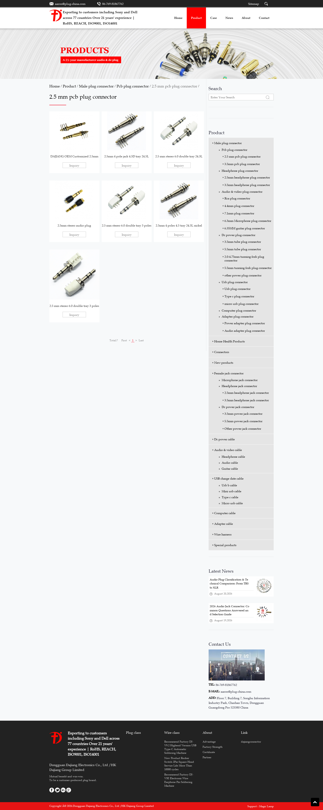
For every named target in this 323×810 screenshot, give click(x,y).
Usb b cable (229, 485)
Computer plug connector (239, 310)
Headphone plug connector (240, 171)
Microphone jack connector (240, 380)
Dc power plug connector (238, 235)
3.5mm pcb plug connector (242, 164)
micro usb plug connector (241, 304)
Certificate (209, 752)
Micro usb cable (232, 503)
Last (141, 340)
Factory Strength (212, 747)
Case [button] (213, 18)
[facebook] (51, 789)
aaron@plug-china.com (70, 4)
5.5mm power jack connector (243, 421)
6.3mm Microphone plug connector (247, 221)
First (124, 340)
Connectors (221, 352)
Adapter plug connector (237, 316)
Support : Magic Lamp (260, 806)
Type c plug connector (239, 296)
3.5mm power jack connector (243, 413)
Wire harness (223, 534)
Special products (225, 545)
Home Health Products (229, 341)
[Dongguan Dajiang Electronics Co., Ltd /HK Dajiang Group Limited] (56, 14)
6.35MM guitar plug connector (244, 228)
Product (69, 86)
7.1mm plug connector (239, 213)
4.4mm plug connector (239, 206)
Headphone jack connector (239, 386)
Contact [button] (264, 18)
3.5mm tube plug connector (242, 242)
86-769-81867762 (113, 4)
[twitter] (57, 789)
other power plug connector (243, 275)
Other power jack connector (242, 428)
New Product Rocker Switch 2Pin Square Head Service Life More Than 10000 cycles (179, 763)
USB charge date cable (229, 478)
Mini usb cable (231, 491)
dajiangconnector (251, 741)
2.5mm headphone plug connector (247, 177)
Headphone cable (233, 456)
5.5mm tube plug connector (242, 249)
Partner (207, 757)
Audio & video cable (228, 450)
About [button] (246, 18)
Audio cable (230, 462)
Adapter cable (223, 524)
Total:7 (114, 340)
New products (223, 362)
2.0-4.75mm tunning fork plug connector (244, 258)
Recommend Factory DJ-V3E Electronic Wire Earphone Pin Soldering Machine (178, 780)
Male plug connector (96, 86)
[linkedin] (63, 789)
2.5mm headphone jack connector (246, 393)
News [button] (229, 18)
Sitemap (253, 4)
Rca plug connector (237, 198)
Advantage (209, 741)
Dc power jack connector (238, 407)
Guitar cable (230, 468)
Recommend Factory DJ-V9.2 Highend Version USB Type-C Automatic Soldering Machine (180, 747)
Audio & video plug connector (242, 191)
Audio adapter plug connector (244, 330)
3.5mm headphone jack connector (246, 400)
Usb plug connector (235, 282)
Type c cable (230, 497)
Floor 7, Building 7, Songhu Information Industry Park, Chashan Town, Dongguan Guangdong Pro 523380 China (239, 702)
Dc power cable (224, 439)
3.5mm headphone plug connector (247, 185)
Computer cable (225, 513)
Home (54, 86)
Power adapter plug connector (244, 323)
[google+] (68, 789)
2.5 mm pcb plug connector (174, 86)
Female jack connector (229, 373)
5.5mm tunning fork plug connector (248, 268)
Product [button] (196, 18)
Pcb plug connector (133, 86)
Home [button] (178, 18)
